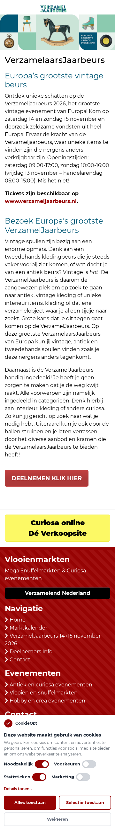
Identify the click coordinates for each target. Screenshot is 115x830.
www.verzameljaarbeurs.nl (41, 201)
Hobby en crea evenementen (47, 701)
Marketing (62, 776)
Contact (20, 660)
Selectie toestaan (85, 802)
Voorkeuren (67, 763)
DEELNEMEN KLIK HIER (47, 478)
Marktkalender (28, 628)
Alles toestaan (30, 802)
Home (18, 620)
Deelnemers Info (31, 652)
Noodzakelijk (18, 763)
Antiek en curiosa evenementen (51, 685)
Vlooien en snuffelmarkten (44, 693)
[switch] (42, 764)
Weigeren (57, 819)
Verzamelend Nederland (57, 593)
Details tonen (18, 788)
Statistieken (17, 776)
